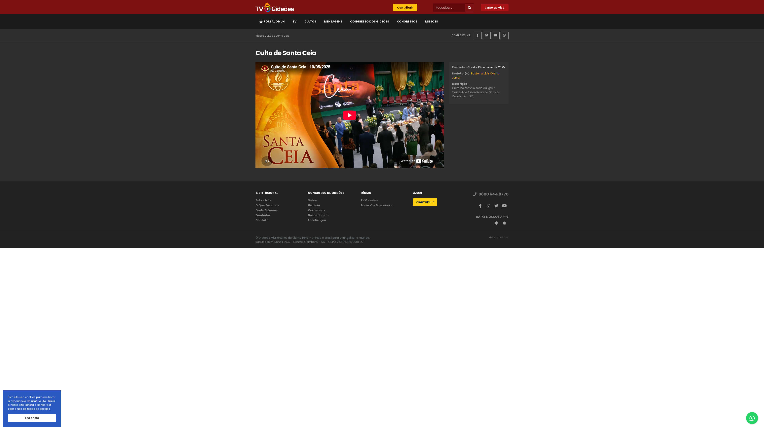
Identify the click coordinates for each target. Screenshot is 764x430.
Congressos (407, 21)
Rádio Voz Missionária (377, 205)
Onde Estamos (266, 210)
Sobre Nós (263, 200)
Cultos (310, 21)
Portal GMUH (274, 21)
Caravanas (316, 210)
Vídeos (259, 35)
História (314, 205)
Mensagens (333, 21)
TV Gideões (369, 200)
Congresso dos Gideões (369, 21)
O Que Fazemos (267, 205)
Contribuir (405, 8)
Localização (317, 220)
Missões (431, 21)
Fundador (262, 215)
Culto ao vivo (495, 8)
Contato (261, 220)
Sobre (312, 200)
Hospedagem (318, 215)
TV (294, 21)
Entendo (32, 418)
